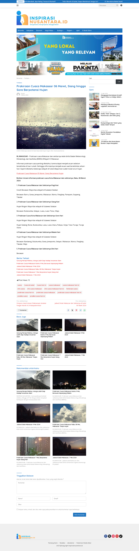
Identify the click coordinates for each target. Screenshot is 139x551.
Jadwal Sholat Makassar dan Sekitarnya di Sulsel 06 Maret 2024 (70, 303)
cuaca (20, 285)
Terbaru (19, 83)
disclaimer (70, 543)
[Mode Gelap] (121, 5)
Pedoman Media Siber (84, 543)
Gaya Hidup (49, 30)
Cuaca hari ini (41, 285)
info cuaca (21, 289)
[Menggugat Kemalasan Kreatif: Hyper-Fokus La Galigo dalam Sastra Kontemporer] (94, 96)
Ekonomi (39, 30)
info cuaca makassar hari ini (54, 289)
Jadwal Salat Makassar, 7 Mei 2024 (28, 275)
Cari (90, 78)
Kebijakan (30, 30)
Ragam (69, 30)
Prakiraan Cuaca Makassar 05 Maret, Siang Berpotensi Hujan (40, 173)
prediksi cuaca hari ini (37, 296)
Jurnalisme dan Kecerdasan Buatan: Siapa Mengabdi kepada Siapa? (110, 142)
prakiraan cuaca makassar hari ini (69, 292)
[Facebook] (105, 536)
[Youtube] (117, 536)
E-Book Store (86, 30)
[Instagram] (113, 536)
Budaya (60, 30)
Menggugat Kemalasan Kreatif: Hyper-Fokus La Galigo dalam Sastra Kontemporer (111, 96)
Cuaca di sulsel (29, 285)
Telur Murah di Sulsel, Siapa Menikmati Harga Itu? (65, 1)
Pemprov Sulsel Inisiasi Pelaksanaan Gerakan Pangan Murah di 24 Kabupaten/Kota (31, 303)
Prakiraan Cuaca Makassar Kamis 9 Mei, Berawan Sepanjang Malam (40, 263)
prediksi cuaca (22, 296)
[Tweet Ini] (72, 310)
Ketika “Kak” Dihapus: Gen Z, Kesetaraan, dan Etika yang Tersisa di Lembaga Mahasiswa (111, 114)
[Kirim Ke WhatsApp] (84, 310)
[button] (117, 5)
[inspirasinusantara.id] (42, 18)
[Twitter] (109, 536)
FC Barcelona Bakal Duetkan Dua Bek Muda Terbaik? (108, 1)
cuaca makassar (54, 285)
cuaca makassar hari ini (71, 285)
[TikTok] (120, 536)
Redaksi (62, 543)
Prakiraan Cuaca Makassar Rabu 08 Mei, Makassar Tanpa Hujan (38, 269)
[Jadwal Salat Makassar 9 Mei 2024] (75, 325)
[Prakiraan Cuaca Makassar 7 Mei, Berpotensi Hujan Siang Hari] (51, 347)
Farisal (23, 93)
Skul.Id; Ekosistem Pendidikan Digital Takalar (111, 133)
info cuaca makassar (34, 289)
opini (78, 30)
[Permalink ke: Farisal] (18, 94)
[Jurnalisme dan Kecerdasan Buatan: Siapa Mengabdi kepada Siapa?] (94, 143)
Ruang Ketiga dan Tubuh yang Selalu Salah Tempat (111, 124)
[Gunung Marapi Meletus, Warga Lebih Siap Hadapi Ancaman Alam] (27, 325)
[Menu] (18, 5)
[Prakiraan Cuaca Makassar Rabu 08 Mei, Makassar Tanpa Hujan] (27, 347)
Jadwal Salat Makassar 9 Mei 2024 (28, 266)
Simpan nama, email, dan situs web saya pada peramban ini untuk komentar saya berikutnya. (49, 509)
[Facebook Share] (68, 310)
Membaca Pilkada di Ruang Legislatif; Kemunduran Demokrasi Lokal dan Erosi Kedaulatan (110, 105)
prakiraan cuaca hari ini (26, 292)
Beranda (21, 30)
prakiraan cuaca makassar (45, 292)
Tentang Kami (52, 543)
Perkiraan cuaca (72, 289)
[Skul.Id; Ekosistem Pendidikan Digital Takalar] (94, 133)
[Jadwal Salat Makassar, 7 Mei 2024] (75, 347)
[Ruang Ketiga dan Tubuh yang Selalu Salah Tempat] (94, 124)
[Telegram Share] (80, 310)
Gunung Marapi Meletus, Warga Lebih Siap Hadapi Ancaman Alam (39, 261)
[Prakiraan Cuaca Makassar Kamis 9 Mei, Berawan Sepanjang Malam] (51, 325)
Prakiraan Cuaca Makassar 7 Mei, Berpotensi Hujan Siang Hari (38, 272)
